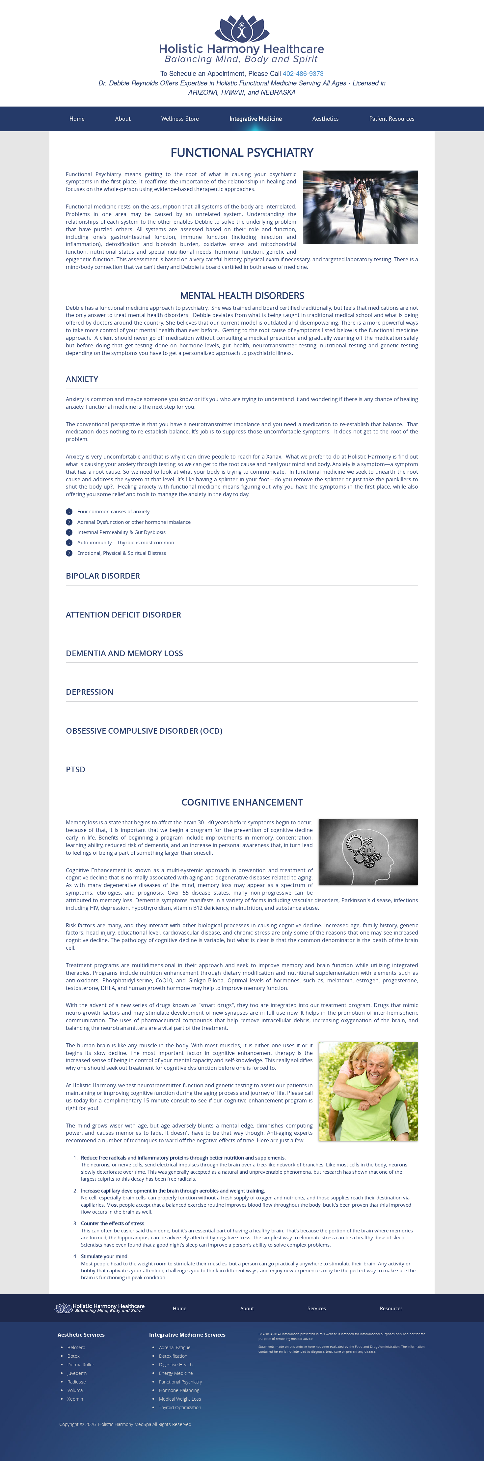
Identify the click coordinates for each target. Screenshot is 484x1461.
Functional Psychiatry (180, 1382)
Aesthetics (325, 118)
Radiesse (76, 1382)
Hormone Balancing (179, 1390)
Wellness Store (180, 118)
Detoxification (173, 1356)
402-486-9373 (303, 73)
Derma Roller (80, 1364)
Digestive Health (176, 1364)
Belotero (76, 1347)
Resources (391, 1308)
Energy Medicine (176, 1373)
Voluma (75, 1390)
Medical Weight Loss (180, 1399)
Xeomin (75, 1399)
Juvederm (77, 1373)
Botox (73, 1356)
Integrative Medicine (255, 118)
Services (317, 1308)
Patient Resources (392, 118)
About (123, 118)
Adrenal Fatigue (175, 1347)
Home (77, 118)
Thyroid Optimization (180, 1407)
